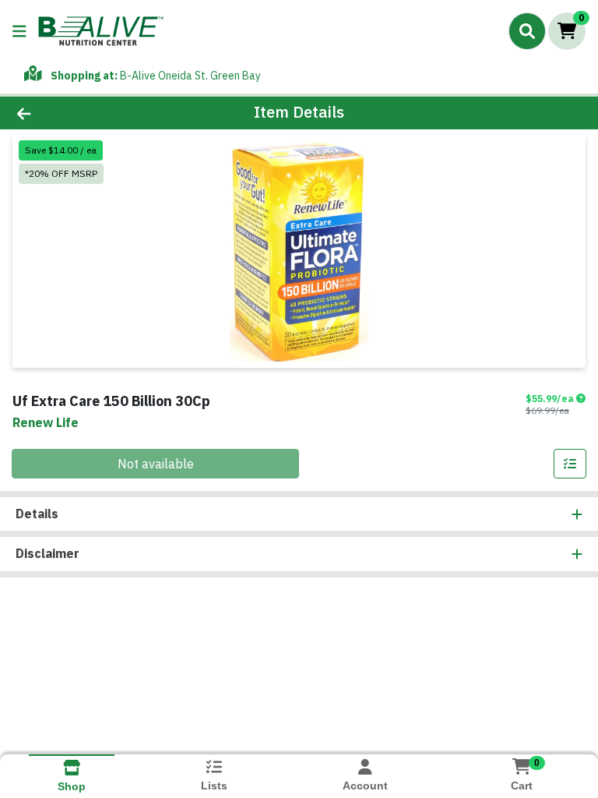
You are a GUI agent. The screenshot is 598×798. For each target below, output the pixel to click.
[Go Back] (84, 113)
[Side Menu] (19, 31)
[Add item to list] (570, 463)
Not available (156, 463)
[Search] (527, 31)
